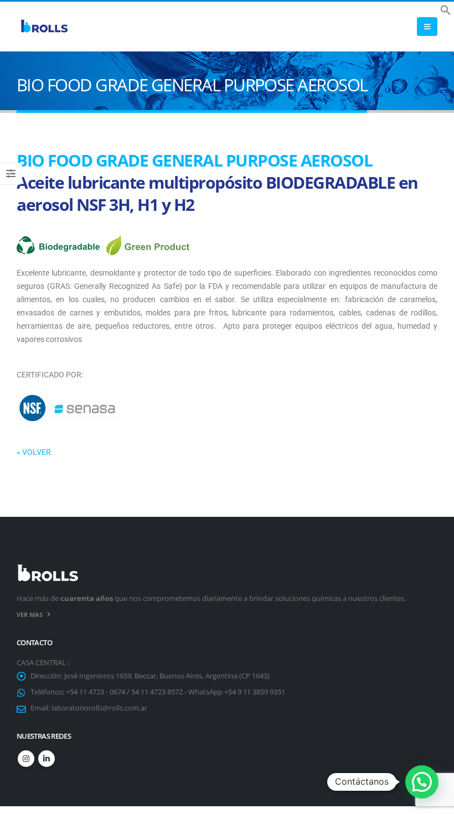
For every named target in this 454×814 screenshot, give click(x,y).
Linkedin (46, 758)
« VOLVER (34, 452)
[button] (445, 9)
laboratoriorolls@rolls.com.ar (99, 708)
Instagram (26, 758)
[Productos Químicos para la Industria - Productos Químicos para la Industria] (44, 26)
